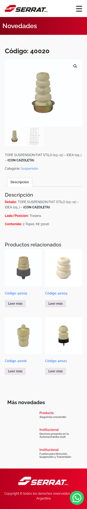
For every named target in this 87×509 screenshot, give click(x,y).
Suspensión (29, 168)
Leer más (15, 304)
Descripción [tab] (20, 182)
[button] (75, 66)
